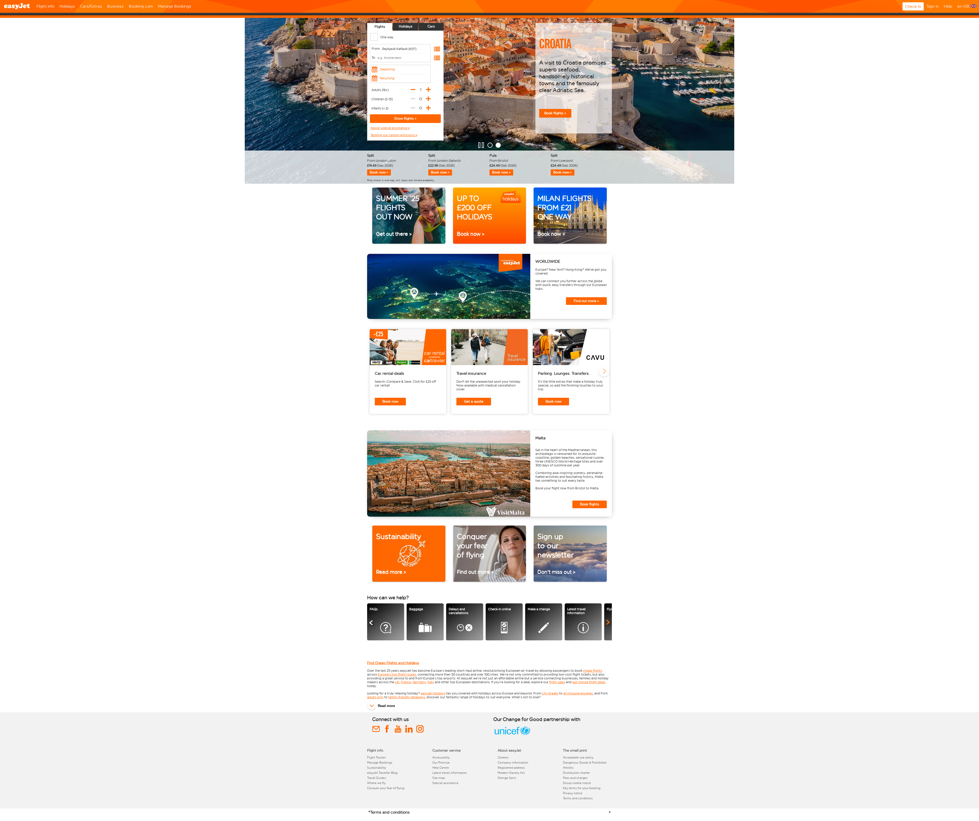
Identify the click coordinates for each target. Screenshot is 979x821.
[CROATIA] (498, 145)
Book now (390, 401)
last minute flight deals (589, 682)
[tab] (379, 27)
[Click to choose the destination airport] (437, 58)
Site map (438, 778)
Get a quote (473, 401)
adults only (375, 697)
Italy (431, 682)
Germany (419, 682)
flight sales (557, 682)
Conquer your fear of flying (385, 788)
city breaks (550, 693)
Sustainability (376, 767)
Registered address (511, 767)
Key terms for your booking (581, 788)
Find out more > (586, 301)
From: (376, 49)
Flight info (45, 6)
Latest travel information (449, 773)
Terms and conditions (578, 798)
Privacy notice (572, 793)
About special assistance (389, 128)
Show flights (404, 118)
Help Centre (440, 767)
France (406, 682)
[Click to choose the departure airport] (437, 49)
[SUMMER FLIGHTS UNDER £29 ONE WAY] (490, 145)
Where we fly (376, 783)
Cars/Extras (91, 6)
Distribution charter (576, 773)
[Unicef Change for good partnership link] (512, 735)
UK (397, 682)
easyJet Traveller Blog (382, 773)
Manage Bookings (174, 6)
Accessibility (441, 757)
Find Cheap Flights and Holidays (393, 663)
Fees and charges (575, 778)
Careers (503, 757)
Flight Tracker (376, 757)
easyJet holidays (433, 693)
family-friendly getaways (406, 697)
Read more (386, 706)
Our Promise (441, 762)
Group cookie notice (577, 783)
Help (948, 6)
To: (374, 57)
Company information (513, 762)
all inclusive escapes (578, 693)
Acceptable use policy (578, 757)
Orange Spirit (507, 778)
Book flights (589, 504)
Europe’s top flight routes (397, 674)
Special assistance (445, 783)
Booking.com (141, 6)
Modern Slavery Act (511, 773)
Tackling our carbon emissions (393, 135)
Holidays (67, 6)
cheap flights (592, 671)
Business (115, 6)
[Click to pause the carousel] (481, 145)
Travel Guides (376, 778)
